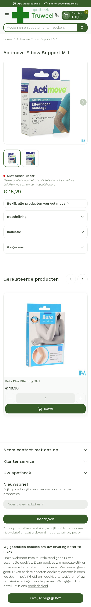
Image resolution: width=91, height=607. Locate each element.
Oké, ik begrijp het (45, 598)
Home (7, 39)
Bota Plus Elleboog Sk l (22, 381)
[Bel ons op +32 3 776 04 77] (57, 15)
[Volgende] (83, 102)
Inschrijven (45, 519)
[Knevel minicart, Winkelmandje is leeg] (66, 15)
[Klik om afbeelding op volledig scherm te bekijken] (45, 102)
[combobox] (40, 27)
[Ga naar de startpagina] (32, 15)
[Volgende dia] (82, 279)
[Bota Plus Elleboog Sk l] (45, 335)
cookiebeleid (38, 586)
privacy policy (70, 532)
